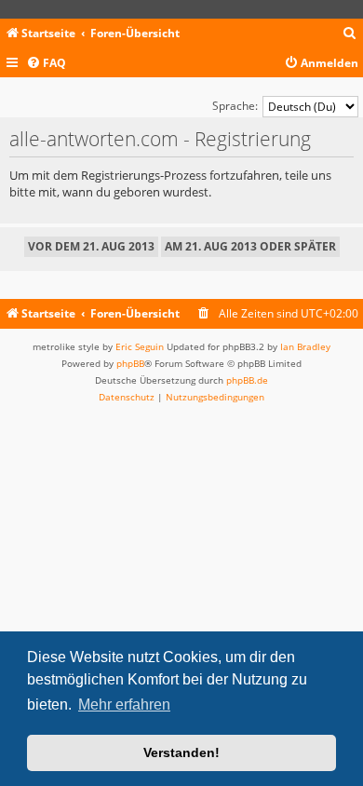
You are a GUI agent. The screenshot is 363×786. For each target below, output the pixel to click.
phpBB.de (247, 379)
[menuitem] (350, 34)
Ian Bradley (305, 346)
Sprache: (235, 106)
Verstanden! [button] (181, 752)
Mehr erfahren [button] (124, 704)
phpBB (130, 363)
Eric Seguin (139, 346)
